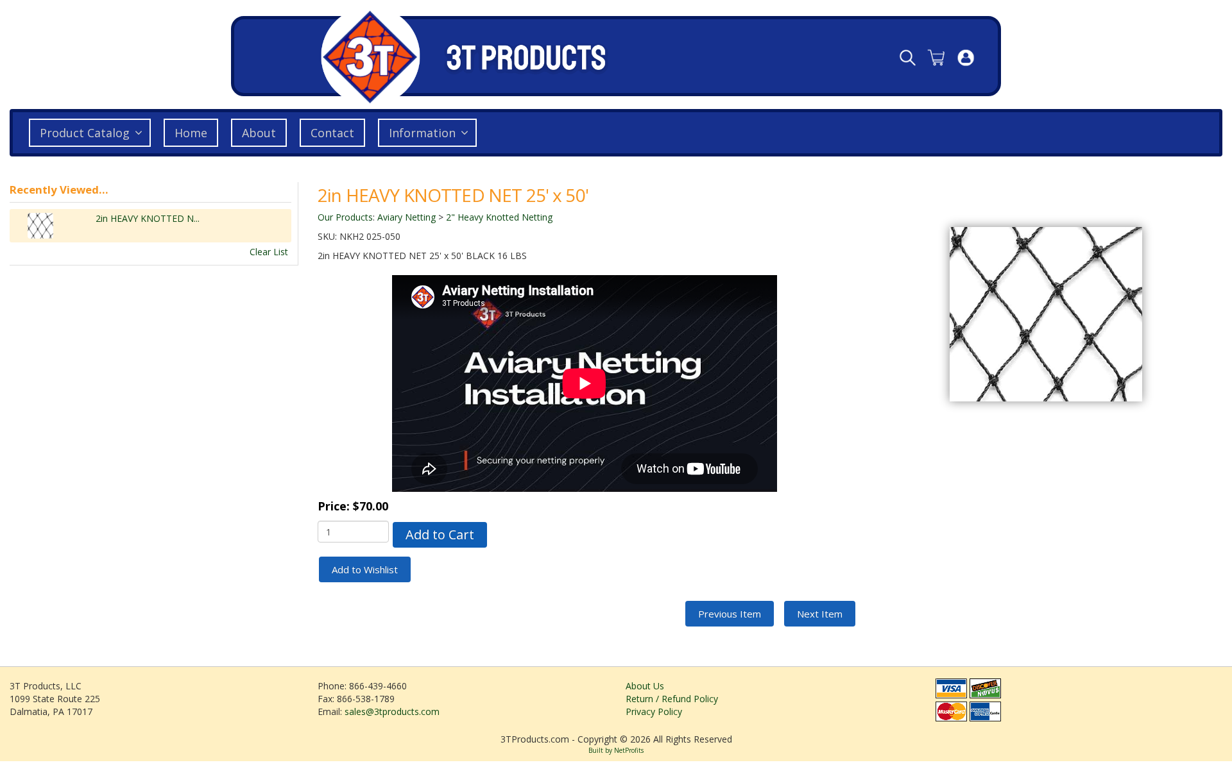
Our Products (345, 217)
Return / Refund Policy (672, 699)
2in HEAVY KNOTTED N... (148, 218)
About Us (645, 686)
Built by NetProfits (616, 750)
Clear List (269, 252)
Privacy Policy (654, 711)
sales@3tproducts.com (392, 711)
